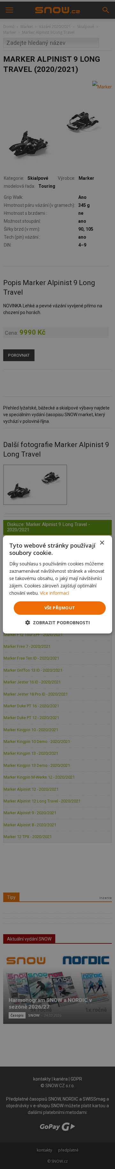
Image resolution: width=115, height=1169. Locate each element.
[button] (57, 623)
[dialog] (57, 584)
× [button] (101, 543)
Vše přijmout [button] (59, 608)
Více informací (54, 593)
